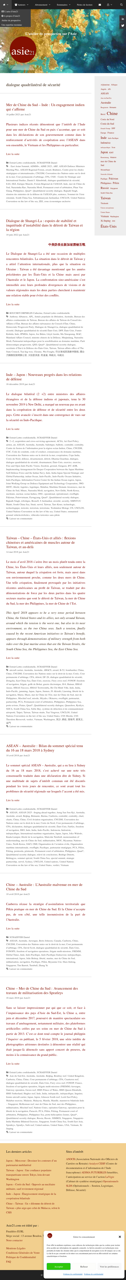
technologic (69, 504)
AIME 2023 (46, 166)
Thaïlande (104, 203)
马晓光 (60, 355)
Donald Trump (105, 128)
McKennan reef (26, 1103)
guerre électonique (52, 684)
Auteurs (21, 4)
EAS (8, 183)
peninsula (18, 850)
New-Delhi (60, 490)
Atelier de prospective (11, 20)
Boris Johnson (46, 940)
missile (35, 698)
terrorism (34, 507)
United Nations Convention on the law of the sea (29, 511)
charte (9, 819)
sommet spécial (25, 858)
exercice (68, 462)
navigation (49, 490)
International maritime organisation (37, 833)
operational (49, 493)
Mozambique (105, 170)
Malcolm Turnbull (53, 836)
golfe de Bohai (35, 684)
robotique (25, 500)
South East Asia (75, 1121)
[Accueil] (6, 4)
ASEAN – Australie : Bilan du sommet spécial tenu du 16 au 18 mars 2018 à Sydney (44, 748)
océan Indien (30, 493)
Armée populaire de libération (48, 316)
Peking (9, 850)
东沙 (58, 719)
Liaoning (67, 691)
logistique (34, 486)
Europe (103, 132)
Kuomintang (105, 157)
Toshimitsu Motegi (60, 507)
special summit (58, 858)
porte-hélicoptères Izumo (57, 1114)
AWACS (47, 669)
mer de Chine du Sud (63, 694)
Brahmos (57, 169)
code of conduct (38, 451)
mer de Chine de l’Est (42, 694)
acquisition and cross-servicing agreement (35, 441)
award (48, 169)
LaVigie (109, 1177)
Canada (57, 940)
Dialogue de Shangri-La (46, 326)
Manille (54, 1100)
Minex (24, 490)
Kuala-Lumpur (13, 836)
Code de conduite (20, 451)
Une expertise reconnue (12, 24)
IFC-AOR (72, 465)
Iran (113, 147)
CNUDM (40, 173)
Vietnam (38, 719)
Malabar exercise (14, 1100)
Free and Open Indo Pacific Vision (23, 465)
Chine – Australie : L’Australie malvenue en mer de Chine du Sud (44, 886)
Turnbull (33, 965)
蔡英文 (79, 719)
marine (50, 958)
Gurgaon (62, 465)
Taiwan (52, 348)
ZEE (41, 201)
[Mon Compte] (110, 4)
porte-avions (12, 705)
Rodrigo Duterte (66, 854)
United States (60, 511)
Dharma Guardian (60, 458)
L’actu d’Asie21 (11, 11)
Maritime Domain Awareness (63, 486)
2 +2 (12, 441)
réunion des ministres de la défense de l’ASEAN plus (31, 194)
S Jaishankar (46, 500)
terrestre (25, 507)
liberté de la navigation (32, 836)
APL (31, 316)
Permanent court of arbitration (57, 187)
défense (25, 458)
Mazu (27, 694)
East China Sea (23, 680)
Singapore (67, 1118)
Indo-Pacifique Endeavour (53, 954)
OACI (29, 843)
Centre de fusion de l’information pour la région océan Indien (35, 448)
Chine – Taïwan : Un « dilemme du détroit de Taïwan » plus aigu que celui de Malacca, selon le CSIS (33, 1208)
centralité (69, 444)
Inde (65, 183)
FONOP (71, 680)
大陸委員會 (34, 355)
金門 (8, 722)
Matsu (21, 694)
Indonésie (66, 829)
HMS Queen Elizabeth (70, 1089)
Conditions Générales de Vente (23, 1252)
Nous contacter (14, 1240)
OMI (35, 843)
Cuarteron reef (71, 1079)
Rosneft (35, 500)
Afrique (114, 84)
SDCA (9, 708)
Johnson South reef (50, 1096)
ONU (40, 493)
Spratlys (20, 1124)
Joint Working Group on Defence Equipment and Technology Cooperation (42, 483)
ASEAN (21, 444)
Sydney (28, 861)
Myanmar (67, 840)
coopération (62, 455)
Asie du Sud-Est (17, 1075)
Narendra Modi (34, 187)
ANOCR (70, 1159)
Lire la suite (13, 154)
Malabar (44, 486)
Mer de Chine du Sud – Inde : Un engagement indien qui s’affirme (45, 107)
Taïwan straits (38, 712)
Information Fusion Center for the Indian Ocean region (48, 479)
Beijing (26, 815)
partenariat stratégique (60, 847)
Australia (30, 444)
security (65, 500)
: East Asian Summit (19, 166)
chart (81, 815)
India (77, 687)
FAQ (8, 1261)
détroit (47, 458)
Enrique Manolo (25, 183)
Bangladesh (104, 107)
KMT (111, 152)
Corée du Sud (107, 123)
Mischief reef (24, 698)
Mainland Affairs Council (18, 337)
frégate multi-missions (60, 951)
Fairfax (71, 826)
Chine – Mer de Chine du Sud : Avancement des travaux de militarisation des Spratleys (42, 990)
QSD (34, 344)
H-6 (64, 684)
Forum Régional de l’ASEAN (48, 183)
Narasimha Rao (18, 187)
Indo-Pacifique (13, 479)
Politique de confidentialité (73, 1274)
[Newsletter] (100, 4)
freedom (45, 465)
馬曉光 (52, 355)
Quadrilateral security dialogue (47, 190)
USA (67, 1124)
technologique (13, 507)
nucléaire (10, 493)
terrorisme (44, 507)
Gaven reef (31, 1089)
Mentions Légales (16, 1248)
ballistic (59, 444)
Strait (33, 504)
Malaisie (28, 1100)
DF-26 (46, 677)
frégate (23, 684)
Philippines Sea (73, 701)
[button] (119, 1236)
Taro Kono (57, 504)
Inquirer (78, 1093)
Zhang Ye (43, 965)
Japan (31, 691)
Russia (40, 1118)
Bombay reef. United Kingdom (69, 1075)
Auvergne (33, 940)
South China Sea (24, 197)
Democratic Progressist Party (20, 326)
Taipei (19, 712)
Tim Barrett (22, 965)
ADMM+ (34, 166)
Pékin (81, 847)
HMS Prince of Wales (47, 1089)
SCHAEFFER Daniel (47, 162)
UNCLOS (64, 197)
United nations (51, 861)
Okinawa (53, 698)
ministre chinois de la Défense (46, 337)
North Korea (73, 490)
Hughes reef (29, 1093)
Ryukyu (80, 705)
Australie (68, 316)
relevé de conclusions (47, 854)
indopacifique (12, 833)
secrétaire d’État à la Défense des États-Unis (27, 348)
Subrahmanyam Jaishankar (46, 197)
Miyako (43, 698)
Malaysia (37, 1100)
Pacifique (44, 847)
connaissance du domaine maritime (64, 451)
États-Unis (69, 330)
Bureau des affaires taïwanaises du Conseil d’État (44, 323)
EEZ (14, 183)
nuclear (19, 493)
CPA (47, 176)
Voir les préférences (109, 1266)
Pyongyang (34, 497)
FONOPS (10, 951)
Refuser (84, 1266)
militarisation (49, 840)
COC (8, 451)
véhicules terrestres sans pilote (45, 514)
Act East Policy (71, 441)
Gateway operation (15, 1089)
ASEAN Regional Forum (32, 169)
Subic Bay (36, 708)
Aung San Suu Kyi (66, 812)
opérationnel (62, 493)
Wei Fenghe (48, 351)
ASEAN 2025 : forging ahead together (37, 812)
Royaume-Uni (54, 961)
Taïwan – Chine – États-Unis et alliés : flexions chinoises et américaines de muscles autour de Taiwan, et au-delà (41, 542)
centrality (79, 444)
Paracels (33, 1111)
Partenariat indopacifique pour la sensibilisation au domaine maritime (46, 340)
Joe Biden (40, 333)
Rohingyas (11, 858)
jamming (23, 691)
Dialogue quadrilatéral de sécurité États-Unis (36, 330)
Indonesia (55, 829)
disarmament (45, 462)
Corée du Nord (13, 458)
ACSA (60, 441)
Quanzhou (70, 705)
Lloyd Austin (53, 333)
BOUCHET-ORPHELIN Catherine (26, 312)
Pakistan (10, 497)
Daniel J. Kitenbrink (37, 180)
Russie (47, 1118)
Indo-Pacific (45, 476)
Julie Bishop (32, 958)
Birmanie (35, 815)
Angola (103, 89)
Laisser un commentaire (21, 518)
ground (53, 465)
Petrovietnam (22, 497)
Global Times (12, 954)
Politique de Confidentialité (21, 1257)
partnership (11, 701)
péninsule (29, 850)
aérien (9, 444)
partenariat (74, 698)
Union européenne (107, 208)
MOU (59, 840)
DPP (61, 330)
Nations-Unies (40, 1107)
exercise (77, 462)
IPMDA (24, 333)
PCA (20, 701)
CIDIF (101, 1163)
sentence (62, 194)
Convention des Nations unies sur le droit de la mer (30, 455)
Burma (44, 815)
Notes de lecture (85, 4)
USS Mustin (67, 715)
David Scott (29, 947)
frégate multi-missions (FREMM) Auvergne (59, 1086)
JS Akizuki (56, 691)
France (78, 1082)
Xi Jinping (106, 220)
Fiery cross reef (59, 680)
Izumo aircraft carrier (16, 1096)
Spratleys (10, 1124)
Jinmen (46, 691)
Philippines (18, 190)
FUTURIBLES (98, 1172)
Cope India (74, 455)
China (81, 669)
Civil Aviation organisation (40, 819)
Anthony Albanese (19, 316)
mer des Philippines (66, 1103)
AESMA (85, 1172)
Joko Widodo (75, 833)
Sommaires (62, 4)
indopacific (53, 1093)
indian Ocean (31, 476)
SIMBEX (56, 1118)
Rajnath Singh (70, 190)
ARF (55, 166)
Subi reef (29, 1124)
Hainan (70, 684)
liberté (16, 486)
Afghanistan (105, 84)
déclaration (17, 826)
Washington (49, 719)
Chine (72, 323)
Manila (46, 1100)
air (14, 444)
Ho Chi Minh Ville (59, 687)
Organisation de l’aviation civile (54, 843)
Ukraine (38, 351)
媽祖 (64, 719)
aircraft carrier (16, 669)
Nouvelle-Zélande (107, 174)
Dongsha (10, 680)
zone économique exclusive (57, 201)
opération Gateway (58, 1107)
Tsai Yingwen (52, 712)
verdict (29, 719)
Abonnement (41, 4)
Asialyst (93, 1163)
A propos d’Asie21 (11, 15)
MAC (78, 333)
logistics (24, 486)
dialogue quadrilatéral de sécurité (64, 180)
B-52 (62, 669)
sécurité (57, 500)
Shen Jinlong (69, 961)
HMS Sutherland (14, 1093)
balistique (50, 444)
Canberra (53, 815)
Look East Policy (69, 1096)
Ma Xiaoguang (67, 333)
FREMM (76, 951)
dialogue (74, 458)
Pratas (22, 705)
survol (40, 504)
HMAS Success (21, 687)
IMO (22, 829)
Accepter (58, 1266)
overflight (74, 493)
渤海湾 (71, 719)
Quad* (28, 190)
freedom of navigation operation (21, 1086)
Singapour (11, 965)
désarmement (36, 458)
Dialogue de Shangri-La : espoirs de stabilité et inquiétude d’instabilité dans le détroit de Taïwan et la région (44, 225)
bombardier (71, 669)
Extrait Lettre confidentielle (23, 162)
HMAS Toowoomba (39, 687)
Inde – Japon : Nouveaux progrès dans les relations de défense (44, 376)
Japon (32, 333)
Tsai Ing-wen (26, 351)
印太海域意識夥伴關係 (67, 351)
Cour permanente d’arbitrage (30, 176)
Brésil (103, 114)
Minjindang (67, 337)
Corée (76, 673)
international (12, 958)
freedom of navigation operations (33, 951)
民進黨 (44, 355)
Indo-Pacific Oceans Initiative (66, 476)
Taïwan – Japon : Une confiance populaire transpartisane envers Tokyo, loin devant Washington (28, 1174)
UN (71, 507)
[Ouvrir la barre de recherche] (121, 4)
